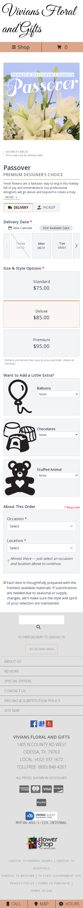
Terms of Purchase (54, 883)
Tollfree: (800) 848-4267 (41, 767)
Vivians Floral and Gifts (39, 20)
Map (43, 904)
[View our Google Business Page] (41, 725)
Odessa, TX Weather (17, 876)
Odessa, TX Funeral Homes (31, 861)
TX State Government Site (60, 876)
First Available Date (56, 228)
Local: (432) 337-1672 (41, 759)
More (9, 197)
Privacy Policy (22, 883)
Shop (24, 46)
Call (15, 904)
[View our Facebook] (33, 725)
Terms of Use (41, 891)
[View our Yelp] (49, 725)
